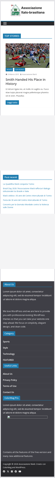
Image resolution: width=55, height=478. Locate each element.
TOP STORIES (19, 70)
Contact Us (8, 392)
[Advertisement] (27, 143)
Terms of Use (9, 386)
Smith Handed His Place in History (26, 81)
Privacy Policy (10, 380)
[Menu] (5, 23)
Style (5, 347)
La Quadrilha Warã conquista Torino (18, 184)
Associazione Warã (29, 74)
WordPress (20, 467)
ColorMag (7, 467)
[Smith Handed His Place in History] (27, 55)
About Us (7, 373)
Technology (9, 353)
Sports (9, 70)
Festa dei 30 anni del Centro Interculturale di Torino (25, 200)
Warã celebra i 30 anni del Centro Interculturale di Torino (27, 195)
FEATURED (8, 359)
